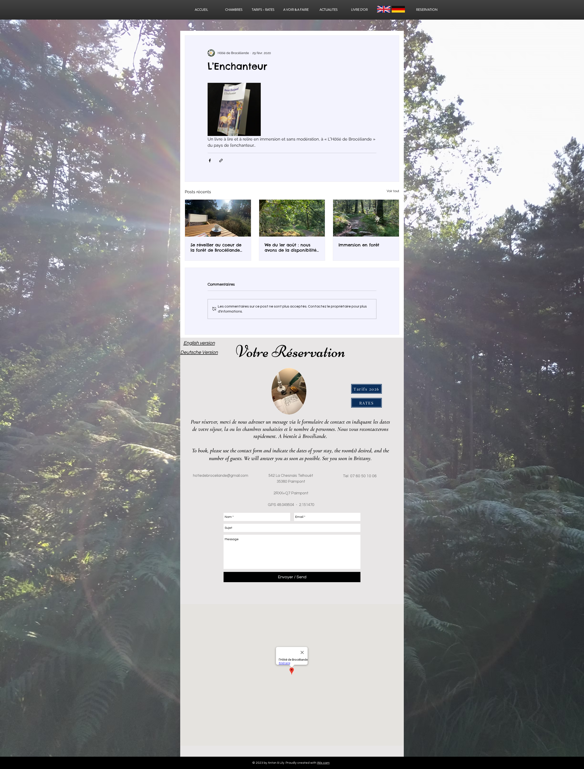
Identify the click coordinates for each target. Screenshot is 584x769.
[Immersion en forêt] (366, 218)
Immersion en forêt (359, 245)
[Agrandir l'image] (234, 109)
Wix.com (323, 762)
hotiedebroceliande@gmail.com (220, 476)
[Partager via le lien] (221, 160)
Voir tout (393, 191)
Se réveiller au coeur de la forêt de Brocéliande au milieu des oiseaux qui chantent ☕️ (217, 247)
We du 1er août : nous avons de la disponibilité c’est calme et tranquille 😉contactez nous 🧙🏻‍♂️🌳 (290, 247)
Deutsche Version (199, 352)
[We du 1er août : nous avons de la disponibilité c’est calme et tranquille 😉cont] (292, 218)
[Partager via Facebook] (210, 160)
